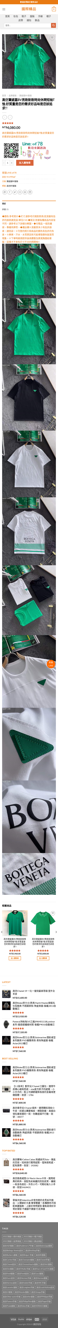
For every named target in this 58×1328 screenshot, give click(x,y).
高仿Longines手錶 (27, 1287)
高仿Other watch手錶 (11, 1296)
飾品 (37, 20)
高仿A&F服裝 (8, 1246)
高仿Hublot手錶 (25, 1283)
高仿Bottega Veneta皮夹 (13, 1250)
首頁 (7, 16)
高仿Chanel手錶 (43, 1260)
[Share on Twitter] (15, 192)
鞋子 (24, 16)
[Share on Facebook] (9, 192)
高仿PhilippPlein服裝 (27, 1301)
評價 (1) (5, 209)
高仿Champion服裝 (26, 1260)
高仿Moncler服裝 (22, 1292)
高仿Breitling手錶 (32, 1250)
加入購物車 (25, 162)
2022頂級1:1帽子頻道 (33, 1236)
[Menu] (3, 9)
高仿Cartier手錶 (9, 1260)
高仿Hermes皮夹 (10, 1283)
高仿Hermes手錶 (24, 1278)
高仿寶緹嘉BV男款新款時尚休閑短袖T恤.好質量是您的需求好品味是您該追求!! (15, 943)
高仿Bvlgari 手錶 (26, 1255)
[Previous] (2, 938)
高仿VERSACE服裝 (39, 1306)
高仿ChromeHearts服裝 (28, 1264)
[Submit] (53, 25)
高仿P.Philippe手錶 (44, 1296)
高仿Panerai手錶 (9, 1301)
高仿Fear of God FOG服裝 (43, 1269)
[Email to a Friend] (20, 192)
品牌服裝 (13, 95)
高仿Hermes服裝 (40, 1278)
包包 (15, 16)
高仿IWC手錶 (40, 1283)
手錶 (40, 16)
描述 (4, 203)
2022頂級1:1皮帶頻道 (12, 1241)
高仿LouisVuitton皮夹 (45, 1287)
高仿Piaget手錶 (44, 1301)
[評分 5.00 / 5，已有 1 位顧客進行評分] (29, 123)
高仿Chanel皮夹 (9, 1264)
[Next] (56, 938)
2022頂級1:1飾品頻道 (33, 1241)
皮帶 (20, 20)
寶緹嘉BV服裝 (25, 95)
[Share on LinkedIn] (30, 192)
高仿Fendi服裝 (9, 1273)
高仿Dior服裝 (8, 1269)
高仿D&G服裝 (46, 1264)
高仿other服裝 (29, 1296)
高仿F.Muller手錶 (23, 1269)
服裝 (32, 16)
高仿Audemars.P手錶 (25, 1246)
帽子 (48, 16)
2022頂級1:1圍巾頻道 (12, 1236)
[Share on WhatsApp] (4, 192)
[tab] (29, 203)
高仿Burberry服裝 (10, 1255)
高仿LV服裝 (7, 1292)
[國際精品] (29, 9)
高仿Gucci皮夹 (9, 1278)
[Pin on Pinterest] (25, 192)
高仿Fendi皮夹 (23, 1273)
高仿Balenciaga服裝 (44, 1246)
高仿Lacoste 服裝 (10, 1287)
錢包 (29, 20)
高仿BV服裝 (11, 186)
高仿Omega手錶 (38, 1292)
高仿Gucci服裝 (37, 1273)
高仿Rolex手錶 (23, 1306)
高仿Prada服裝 (9, 1306)
